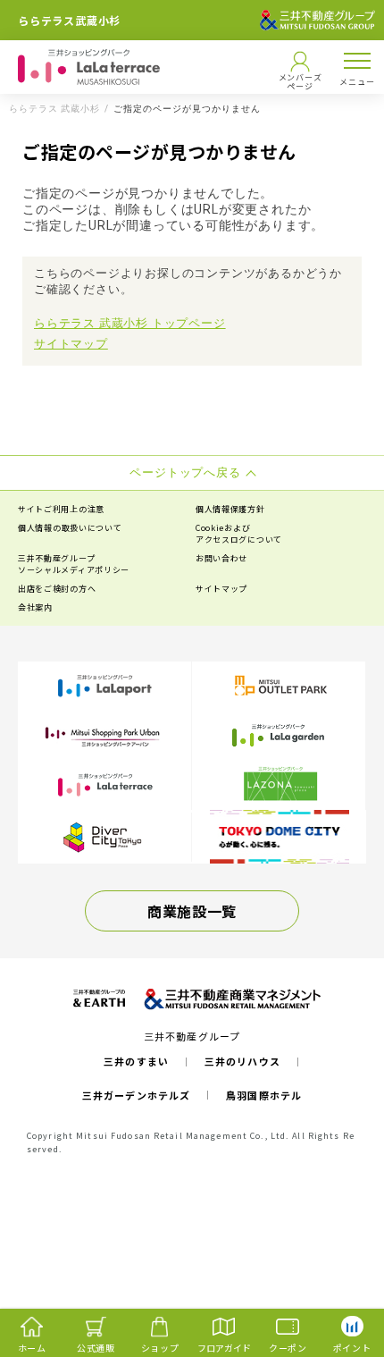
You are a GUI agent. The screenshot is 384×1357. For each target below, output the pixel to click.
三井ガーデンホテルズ (136, 1095)
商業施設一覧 (192, 911)
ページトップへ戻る (341, 1273)
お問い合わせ (221, 558)
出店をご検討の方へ (57, 588)
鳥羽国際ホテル (264, 1095)
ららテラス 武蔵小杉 (54, 109)
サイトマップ (71, 343)
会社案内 (35, 607)
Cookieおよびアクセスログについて (239, 533)
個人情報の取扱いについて (69, 528)
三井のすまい (136, 1061)
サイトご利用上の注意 (61, 509)
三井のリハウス (242, 1061)
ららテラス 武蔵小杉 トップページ (130, 323)
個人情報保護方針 (230, 509)
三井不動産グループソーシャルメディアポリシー (73, 564)
